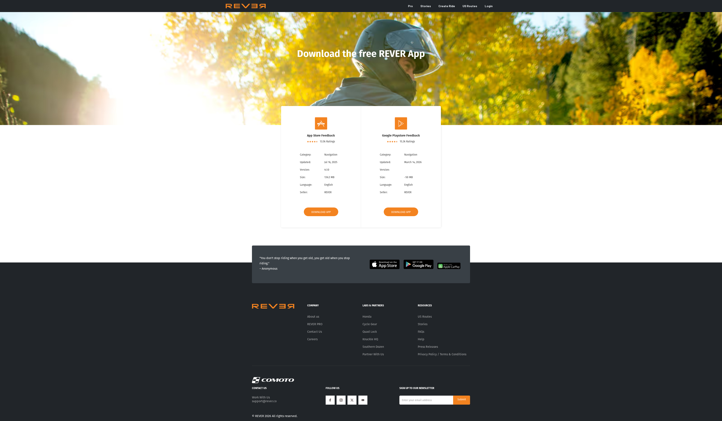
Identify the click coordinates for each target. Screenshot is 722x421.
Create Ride (446, 6)
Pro (410, 6)
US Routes (470, 6)
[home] (246, 6)
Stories (425, 6)
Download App (321, 212)
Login (489, 6)
